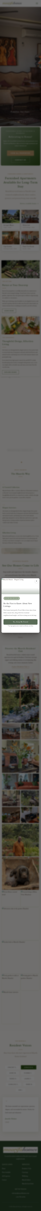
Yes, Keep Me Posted (20, 622)
